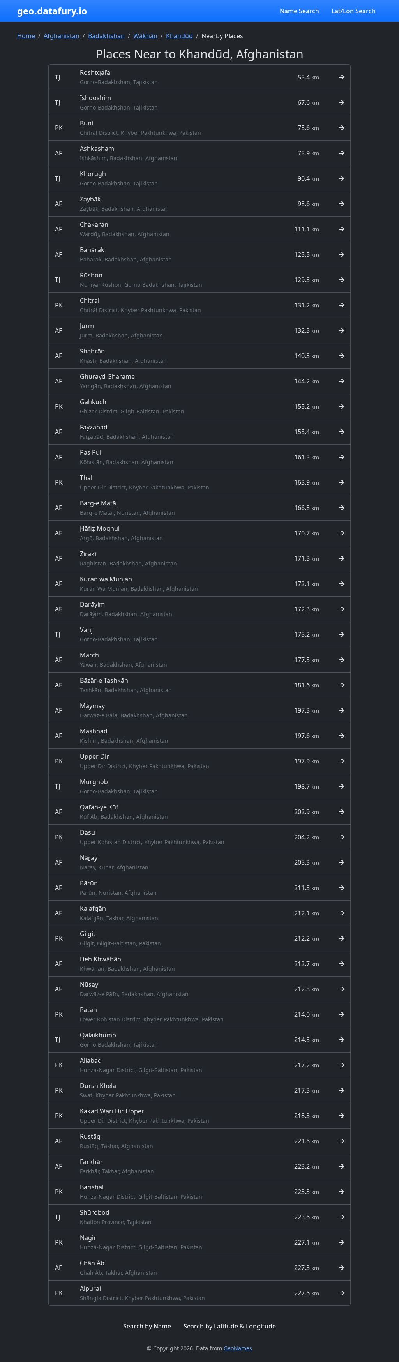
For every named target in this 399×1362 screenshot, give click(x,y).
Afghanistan (61, 36)
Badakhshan (106, 36)
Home (26, 36)
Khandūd (179, 36)
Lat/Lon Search (354, 11)
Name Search (299, 11)
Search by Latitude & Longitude (230, 1326)
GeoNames (238, 1348)
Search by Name (147, 1326)
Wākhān (145, 36)
